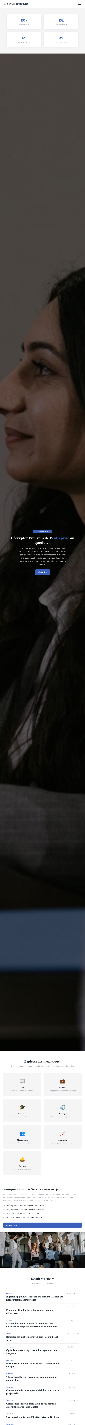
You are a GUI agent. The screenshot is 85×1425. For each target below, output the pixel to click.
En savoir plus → (12, 1225)
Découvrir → (42, 572)
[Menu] (80, 3)
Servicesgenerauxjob (16, 3)
